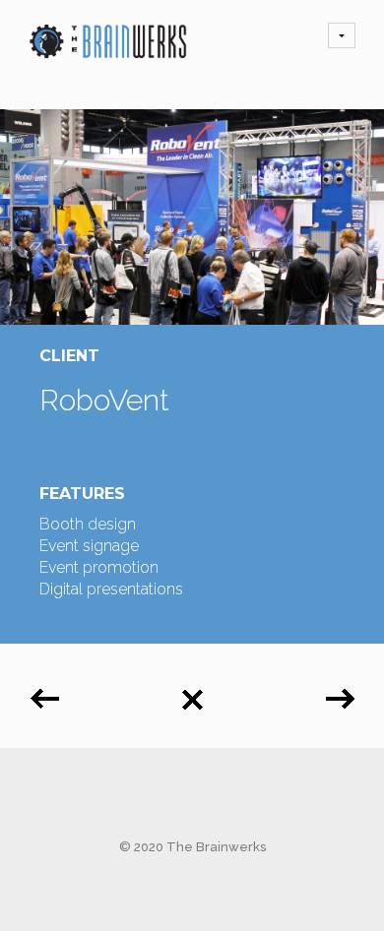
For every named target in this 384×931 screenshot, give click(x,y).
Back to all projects (192, 692)
